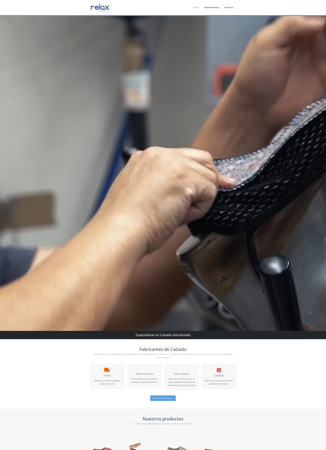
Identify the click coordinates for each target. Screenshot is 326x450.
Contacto (228, 7)
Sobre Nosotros (211, 7)
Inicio (196, 7)
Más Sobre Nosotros (163, 398)
